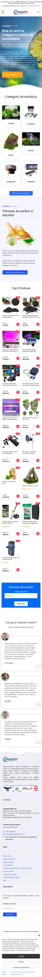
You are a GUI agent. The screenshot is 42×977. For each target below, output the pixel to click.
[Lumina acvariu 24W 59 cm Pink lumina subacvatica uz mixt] (11, 339)
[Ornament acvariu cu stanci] (31, 475)
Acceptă (21, 956)
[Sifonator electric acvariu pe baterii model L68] (11, 511)
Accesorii (31, 124)
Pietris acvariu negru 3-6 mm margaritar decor (10, 316)
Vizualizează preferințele (21, 967)
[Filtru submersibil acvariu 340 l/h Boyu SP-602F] (11, 548)
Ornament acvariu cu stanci (30, 486)
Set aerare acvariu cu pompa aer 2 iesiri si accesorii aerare (30, 384)
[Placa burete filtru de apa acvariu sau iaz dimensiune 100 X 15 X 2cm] (31, 511)
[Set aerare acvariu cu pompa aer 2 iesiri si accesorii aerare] (31, 373)
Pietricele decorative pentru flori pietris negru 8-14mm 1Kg (31, 316)
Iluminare (31, 182)
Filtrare (31, 150)
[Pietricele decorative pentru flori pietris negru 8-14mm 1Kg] (31, 305)
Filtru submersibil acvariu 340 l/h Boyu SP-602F (10, 558)
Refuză (21, 962)
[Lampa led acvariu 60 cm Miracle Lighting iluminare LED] (11, 407)
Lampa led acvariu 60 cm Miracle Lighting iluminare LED (9, 419)
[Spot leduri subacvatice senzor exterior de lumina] (11, 373)
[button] (39, 935)
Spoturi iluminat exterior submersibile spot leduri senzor (29, 351)
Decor (11, 155)
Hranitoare (11, 182)
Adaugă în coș (17, 324)
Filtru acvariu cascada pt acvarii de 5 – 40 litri (29, 452)
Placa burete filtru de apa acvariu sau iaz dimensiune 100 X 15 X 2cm (30, 523)
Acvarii (11, 123)
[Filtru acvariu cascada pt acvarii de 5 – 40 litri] (31, 441)
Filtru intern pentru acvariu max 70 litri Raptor (9, 452)
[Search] (38, 12)
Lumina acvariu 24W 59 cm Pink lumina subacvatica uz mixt (10, 351)
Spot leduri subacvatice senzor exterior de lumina (9, 384)
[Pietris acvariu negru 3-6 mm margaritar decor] (11, 305)
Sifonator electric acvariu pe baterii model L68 (10, 522)
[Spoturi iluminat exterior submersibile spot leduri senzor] (31, 339)
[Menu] (3, 12)
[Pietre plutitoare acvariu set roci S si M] (31, 407)
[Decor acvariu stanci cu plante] (11, 473)
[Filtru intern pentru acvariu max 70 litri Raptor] (11, 441)
